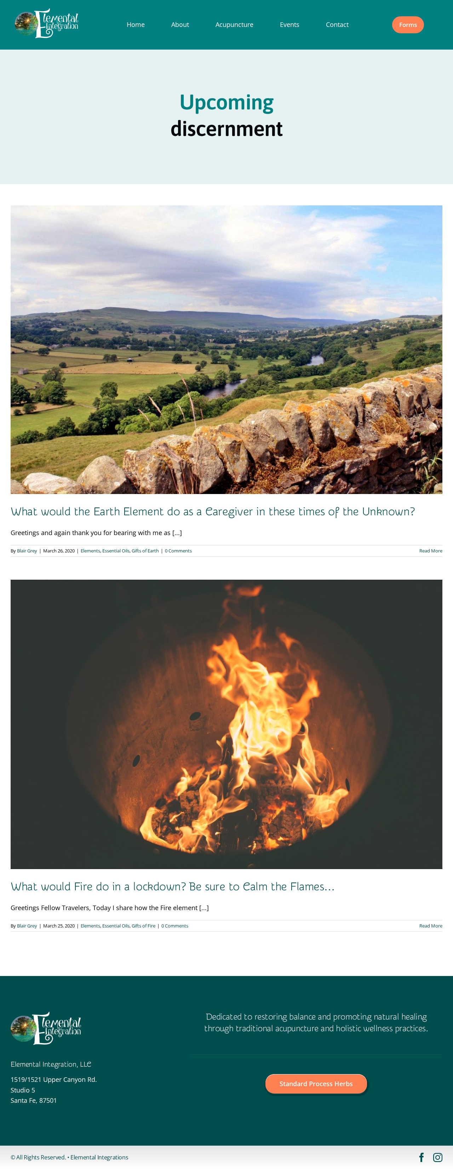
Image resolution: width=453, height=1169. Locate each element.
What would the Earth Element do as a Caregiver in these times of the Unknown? (212, 511)
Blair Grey (27, 550)
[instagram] (437, 1157)
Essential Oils (116, 550)
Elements (90, 550)
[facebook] (421, 1157)
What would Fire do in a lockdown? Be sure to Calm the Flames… (173, 886)
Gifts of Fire (143, 926)
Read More (430, 550)
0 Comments (178, 550)
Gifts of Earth (145, 550)
